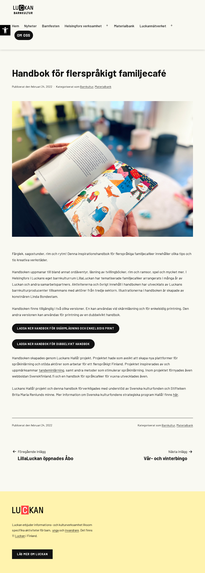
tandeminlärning (51, 370)
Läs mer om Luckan (32, 554)
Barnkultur (86, 86)
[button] (5, 30)
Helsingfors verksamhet (83, 26)
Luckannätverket (153, 26)
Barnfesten (50, 26)
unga (55, 530)
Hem (15, 26)
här (175, 394)
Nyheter (30, 26)
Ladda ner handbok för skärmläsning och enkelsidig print (65, 328)
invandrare (72, 530)
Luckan (20, 536)
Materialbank (124, 26)
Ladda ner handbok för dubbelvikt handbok (53, 344)
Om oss (23, 35)
